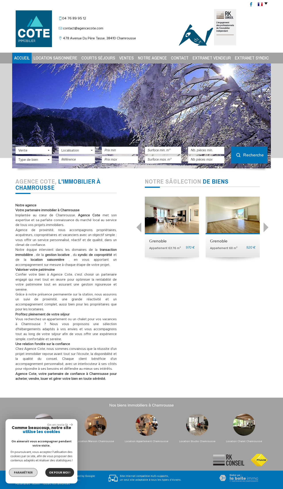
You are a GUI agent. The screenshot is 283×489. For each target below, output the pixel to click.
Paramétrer (23, 472)
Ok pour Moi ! (59, 472)
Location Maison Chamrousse (95, 441)
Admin (36, 483)
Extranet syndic (252, 58)
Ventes (126, 58)
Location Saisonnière (55, 58)
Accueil (22, 58)
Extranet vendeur (212, 58)
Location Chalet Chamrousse (244, 441)
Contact (180, 58)
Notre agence (152, 58)
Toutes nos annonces (56, 483)
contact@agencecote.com (83, 28)
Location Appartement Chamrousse (146, 441)
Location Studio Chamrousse (197, 441)
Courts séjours (98, 58)
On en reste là (57, 425)
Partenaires (22, 483)
